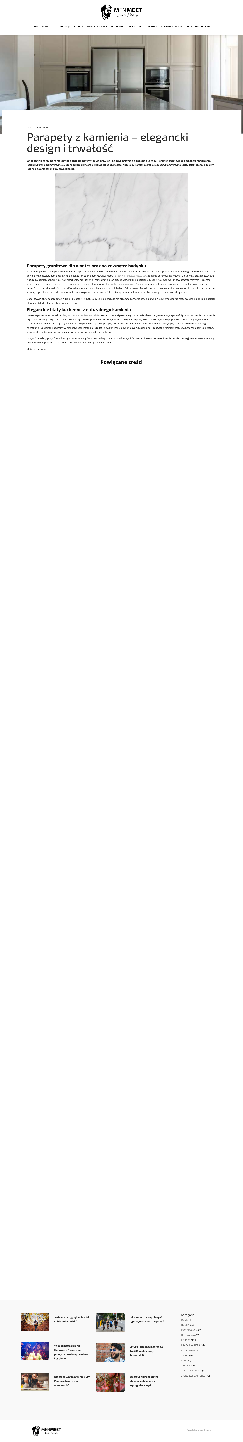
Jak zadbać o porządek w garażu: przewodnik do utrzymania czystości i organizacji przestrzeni (116, 1100)
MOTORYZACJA (61, 26)
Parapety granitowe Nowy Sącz (131, 275)
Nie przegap (188, 1335)
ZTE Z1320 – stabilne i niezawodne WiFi (68, 947)
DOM (35, 26)
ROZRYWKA (117, 26)
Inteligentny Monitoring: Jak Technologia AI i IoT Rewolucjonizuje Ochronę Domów (104, 1252)
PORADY (79, 26)
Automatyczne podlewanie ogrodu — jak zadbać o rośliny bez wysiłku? (95, 642)
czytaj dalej (43, 508)
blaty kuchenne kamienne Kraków (81, 315)
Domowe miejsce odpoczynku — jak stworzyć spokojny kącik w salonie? (96, 490)
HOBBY (46, 26)
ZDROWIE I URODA (171, 26)
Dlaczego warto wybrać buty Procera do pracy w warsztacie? (72, 1381)
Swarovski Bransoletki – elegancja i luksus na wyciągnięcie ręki (145, 1381)
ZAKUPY (152, 26)
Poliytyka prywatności (199, 1430)
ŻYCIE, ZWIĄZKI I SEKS (198, 26)
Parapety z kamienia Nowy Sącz (123, 284)
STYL (141, 26)
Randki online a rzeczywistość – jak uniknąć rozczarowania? (86, 795)
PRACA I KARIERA (97, 26)
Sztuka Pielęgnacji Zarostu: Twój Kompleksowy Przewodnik (146, 1351)
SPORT (131, 26)
